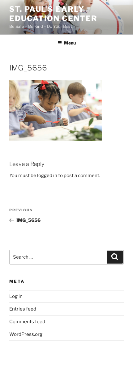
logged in (47, 175)
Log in (16, 296)
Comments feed (27, 321)
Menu (70, 42)
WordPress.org (25, 334)
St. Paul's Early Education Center (53, 14)
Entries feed (22, 309)
